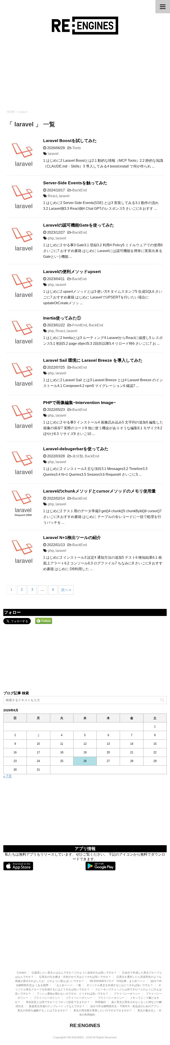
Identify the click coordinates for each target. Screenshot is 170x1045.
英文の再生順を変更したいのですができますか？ (102, 1010)
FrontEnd (79, 325)
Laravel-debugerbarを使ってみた (75, 448)
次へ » (66, 590)
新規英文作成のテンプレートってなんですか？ (57, 1006)
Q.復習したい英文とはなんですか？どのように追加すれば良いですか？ (74, 972)
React (52, 196)
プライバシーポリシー (127, 993)
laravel (53, 154)
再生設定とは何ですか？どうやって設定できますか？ (58, 1002)
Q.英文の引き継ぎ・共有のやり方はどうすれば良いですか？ (75, 976)
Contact (21, 972)
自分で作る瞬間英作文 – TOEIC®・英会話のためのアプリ (124, 1006)
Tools (76, 148)
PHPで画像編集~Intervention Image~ (79, 402)
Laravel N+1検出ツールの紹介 (72, 537)
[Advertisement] (85, 72)
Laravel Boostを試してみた (70, 140)
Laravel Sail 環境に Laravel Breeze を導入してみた (93, 360)
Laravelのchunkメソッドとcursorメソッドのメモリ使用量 (99, 491)
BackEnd (79, 190)
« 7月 (7, 776)
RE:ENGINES (85, 1025)
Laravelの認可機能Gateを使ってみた (78, 225)
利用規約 (100, 1002)
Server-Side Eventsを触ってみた (75, 183)
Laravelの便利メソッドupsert (72, 271)
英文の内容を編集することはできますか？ (42, 1010)
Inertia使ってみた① (62, 318)
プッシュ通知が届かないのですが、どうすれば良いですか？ (72, 993)
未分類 (77, 456)
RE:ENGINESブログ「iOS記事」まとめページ (117, 981)
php (51, 238)
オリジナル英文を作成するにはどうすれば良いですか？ (120, 985)
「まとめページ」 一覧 (67, 985)
